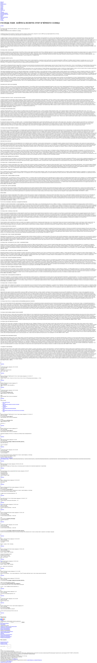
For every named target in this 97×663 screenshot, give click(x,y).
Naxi (1, 504)
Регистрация (2, 624)
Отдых (1, 19)
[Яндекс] (8, 626)
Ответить (2, 363)
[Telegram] (4, 619)
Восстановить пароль (4, 623)
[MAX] (2, 619)
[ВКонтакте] (0, 619)
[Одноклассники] (3, 619)
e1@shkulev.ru (15, 658)
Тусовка (2, 20)
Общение (2, 18)
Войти (23, 622)
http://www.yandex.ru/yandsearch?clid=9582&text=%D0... (6, 458)
